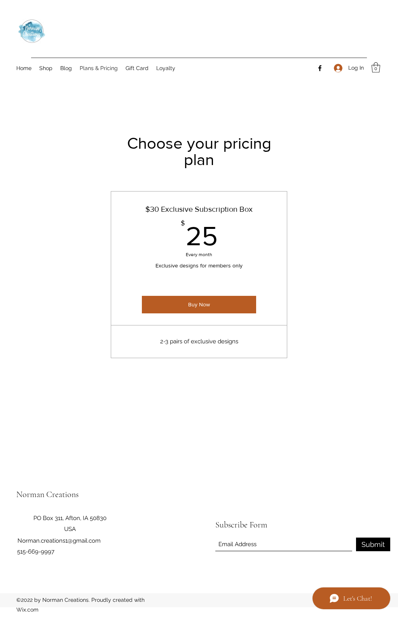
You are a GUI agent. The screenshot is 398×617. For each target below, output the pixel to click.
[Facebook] (320, 68)
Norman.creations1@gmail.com (59, 540)
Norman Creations (47, 494)
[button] (376, 67)
